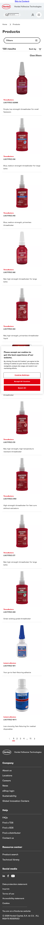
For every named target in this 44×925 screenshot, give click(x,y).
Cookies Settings (22, 375)
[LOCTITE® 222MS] (22, 87)
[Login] (32, 14)
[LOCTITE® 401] (22, 649)
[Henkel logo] (6, 6)
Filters (9, 40)
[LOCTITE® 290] (22, 595)
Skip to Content (22, 1)
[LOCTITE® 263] (22, 313)
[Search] (6, 15)
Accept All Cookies (22, 381)
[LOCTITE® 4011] (22, 704)
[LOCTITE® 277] (22, 540)
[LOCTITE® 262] (22, 257)
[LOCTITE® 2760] (22, 483)
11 (30, 739)
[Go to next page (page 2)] (34, 739)
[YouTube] (13, 876)
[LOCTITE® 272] (22, 427)
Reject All (22, 388)
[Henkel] (6, 752)
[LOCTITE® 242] (22, 143)
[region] (22, 370)
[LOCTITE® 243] (22, 200)
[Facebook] (8, 876)
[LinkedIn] (3, 876)
